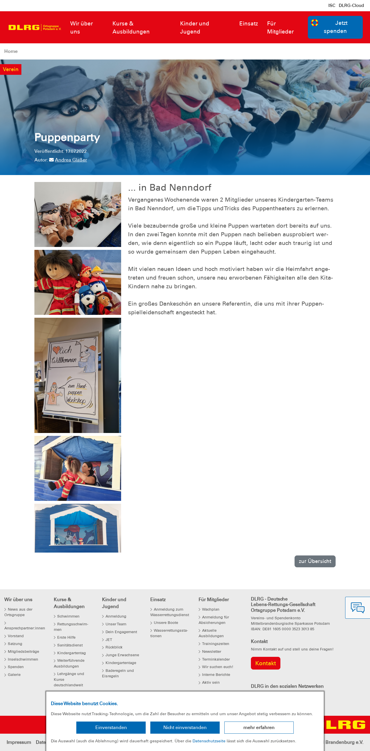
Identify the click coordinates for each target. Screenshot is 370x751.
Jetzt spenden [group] (335, 27)
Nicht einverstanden (185, 727)
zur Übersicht (315, 561)
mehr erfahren (259, 727)
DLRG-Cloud (351, 5)
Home (11, 51)
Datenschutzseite (209, 740)
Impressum (19, 742)
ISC (331, 5)
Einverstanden (111, 727)
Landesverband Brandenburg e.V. (326, 742)
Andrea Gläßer (71, 160)
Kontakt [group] (265, 663)
